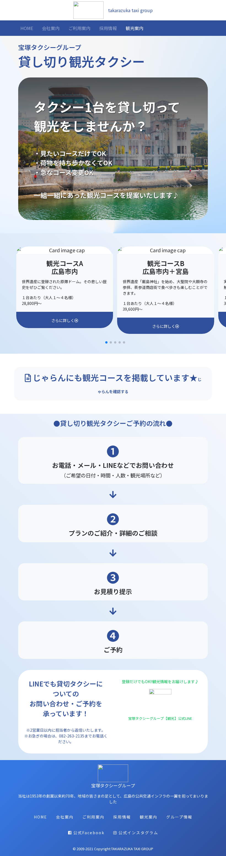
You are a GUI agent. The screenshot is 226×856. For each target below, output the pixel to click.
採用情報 (108, 28)
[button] (106, 342)
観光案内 (134, 28)
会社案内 (51, 28)
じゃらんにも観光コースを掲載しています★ (116, 383)
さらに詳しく (62, 320)
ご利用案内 (79, 28)
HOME (27, 28)
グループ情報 (179, 817)
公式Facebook (88, 832)
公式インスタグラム (137, 832)
